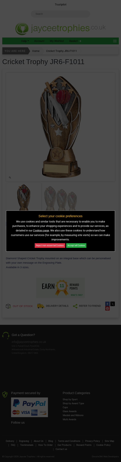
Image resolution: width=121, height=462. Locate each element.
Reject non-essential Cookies (50, 245)
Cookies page (41, 230)
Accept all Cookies (76, 245)
